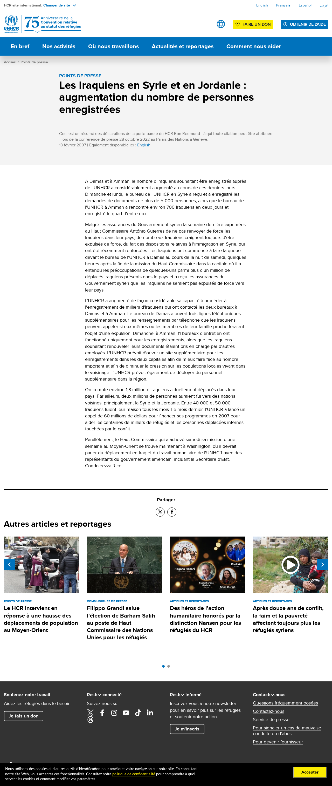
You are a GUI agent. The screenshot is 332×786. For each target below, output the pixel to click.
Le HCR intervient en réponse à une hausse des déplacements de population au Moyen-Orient (41, 619)
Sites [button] (221, 24)
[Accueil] (40, 24)
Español (305, 5)
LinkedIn (150, 712)
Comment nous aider (253, 46)
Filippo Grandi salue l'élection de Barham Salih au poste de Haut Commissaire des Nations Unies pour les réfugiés (121, 623)
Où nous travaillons (113, 46)
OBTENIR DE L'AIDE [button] (308, 24)
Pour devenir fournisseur (278, 742)
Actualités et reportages (182, 46)
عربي (324, 5)
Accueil (10, 62)
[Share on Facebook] (171, 512)
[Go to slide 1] (164, 667)
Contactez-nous (268, 711)
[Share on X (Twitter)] (160, 512)
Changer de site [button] (56, 5)
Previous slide (9, 564)
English (262, 5)
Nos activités (58, 46)
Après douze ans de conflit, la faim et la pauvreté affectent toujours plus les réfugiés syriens (288, 619)
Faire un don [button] (257, 24)
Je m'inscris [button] (187, 729)
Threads (90, 719)
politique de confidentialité (133, 774)
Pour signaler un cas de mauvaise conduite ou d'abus (287, 730)
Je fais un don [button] (23, 716)
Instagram (114, 712)
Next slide (322, 564)
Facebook (102, 712)
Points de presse (34, 62)
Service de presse (271, 719)
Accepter (310, 772)
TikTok (138, 712)
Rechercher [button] (204, 24)
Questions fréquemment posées (285, 703)
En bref (20, 46)
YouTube (126, 712)
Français (283, 5)
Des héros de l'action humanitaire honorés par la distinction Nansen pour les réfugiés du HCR (205, 619)
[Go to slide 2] (169, 667)
